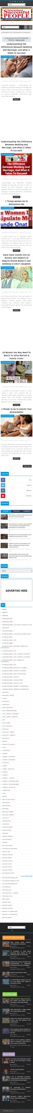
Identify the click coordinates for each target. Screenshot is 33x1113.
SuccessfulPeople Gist (10, 884)
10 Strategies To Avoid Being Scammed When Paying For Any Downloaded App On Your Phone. (20, 953)
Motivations (6, 805)
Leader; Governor (8, 769)
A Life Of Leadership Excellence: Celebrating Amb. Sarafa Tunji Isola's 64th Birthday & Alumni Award (20, 1078)
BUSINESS (5, 628)
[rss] (17, 1)
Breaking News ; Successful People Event (16, 634)
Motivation (6, 802)
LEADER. (5, 753)
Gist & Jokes (6, 723)
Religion (5, 833)
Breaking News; (7, 643)
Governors (6, 738)
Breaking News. (7, 637)
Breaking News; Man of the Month (14, 674)
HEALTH (4, 741)
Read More (16, 99)
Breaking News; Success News (12, 680)
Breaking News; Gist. (9, 664)
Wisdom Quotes (7, 908)
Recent (5, 511)
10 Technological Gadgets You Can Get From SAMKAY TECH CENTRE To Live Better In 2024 (20, 981)
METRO (4, 796)
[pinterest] (15, 1)
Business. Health (8, 695)
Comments (27, 511)
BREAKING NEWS (7, 621)
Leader (4, 766)
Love (4, 793)
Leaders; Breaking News (10, 784)
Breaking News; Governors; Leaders (14, 668)
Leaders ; (5, 775)
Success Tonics (7, 870)
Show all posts (19, 40)
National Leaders (8, 815)
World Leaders (7, 917)
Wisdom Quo (6, 902)
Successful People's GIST (10, 881)
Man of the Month (8, 799)
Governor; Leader (8, 732)
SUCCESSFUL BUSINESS (9, 848)
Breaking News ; (8, 631)
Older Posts (27, 466)
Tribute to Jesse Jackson (17, 1069)
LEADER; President (8, 756)
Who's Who (5, 899)
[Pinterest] (20, 930)
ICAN (4, 747)
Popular (16, 511)
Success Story (7, 864)
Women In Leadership (9, 914)
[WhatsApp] (19, 930)
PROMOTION (6, 821)
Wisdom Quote (7, 905)
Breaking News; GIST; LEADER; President (16, 654)
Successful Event (8, 873)
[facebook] (10, 1)
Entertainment (7, 707)
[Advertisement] (16, 121)
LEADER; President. (9, 759)
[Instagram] (15, 930)
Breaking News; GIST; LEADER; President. (16, 657)
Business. (5, 692)
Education (5, 701)
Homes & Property (8, 744)
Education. (6, 704)
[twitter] (20, 1)
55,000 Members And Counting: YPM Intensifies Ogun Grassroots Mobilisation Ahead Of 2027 (20, 556)
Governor (5, 729)
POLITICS (5, 818)
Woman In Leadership (9, 911)
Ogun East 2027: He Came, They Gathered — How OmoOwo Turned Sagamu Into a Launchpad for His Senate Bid (20, 525)
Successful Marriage (7, 57)
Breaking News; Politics (10, 677)
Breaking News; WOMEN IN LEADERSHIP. (15, 689)
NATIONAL (5, 808)
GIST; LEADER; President (10, 714)
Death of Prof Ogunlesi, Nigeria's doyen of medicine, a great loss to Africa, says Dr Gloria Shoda (20, 1041)
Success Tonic (7, 867)
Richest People (7, 836)
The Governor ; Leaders (10, 893)
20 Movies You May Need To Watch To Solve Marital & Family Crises (16, 355)
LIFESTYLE (5, 762)
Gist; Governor (7, 726)
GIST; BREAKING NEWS (9, 710)
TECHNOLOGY (6, 887)
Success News (7, 858)
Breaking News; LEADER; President (14, 671)
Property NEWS (7, 827)
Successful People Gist (10, 877)
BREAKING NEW (7, 618)
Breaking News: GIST (9, 640)
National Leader (8, 812)
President (5, 824)
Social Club (6, 851)
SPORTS (4, 842)
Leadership (6, 790)
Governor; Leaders (8, 735)
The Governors (7, 896)
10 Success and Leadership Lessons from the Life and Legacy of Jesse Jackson (20, 1060)
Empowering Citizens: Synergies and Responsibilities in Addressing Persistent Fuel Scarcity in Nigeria (20, 963)
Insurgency (6, 750)
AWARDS (5, 612)
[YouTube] (17, 930)
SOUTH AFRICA (7, 839)
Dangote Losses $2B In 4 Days (18, 972)
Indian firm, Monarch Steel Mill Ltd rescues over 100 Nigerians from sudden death (20, 1020)
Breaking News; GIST (9, 651)
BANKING (5, 615)
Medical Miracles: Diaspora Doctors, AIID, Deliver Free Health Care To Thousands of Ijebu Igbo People (20, 1000)
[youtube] (23, 1)
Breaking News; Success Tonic (12, 683)
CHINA (4, 698)
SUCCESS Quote (7, 845)
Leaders (5, 772)
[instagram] (12, 1)
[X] (14, 930)
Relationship (6, 830)
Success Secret (7, 861)
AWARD (4, 609)
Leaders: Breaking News (10, 781)
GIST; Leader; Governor (10, 717)
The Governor (7, 890)
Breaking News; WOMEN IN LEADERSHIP (15, 686)
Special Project (7, 854)
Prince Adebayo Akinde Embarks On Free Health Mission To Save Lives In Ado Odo (20, 1031)
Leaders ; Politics (8, 778)
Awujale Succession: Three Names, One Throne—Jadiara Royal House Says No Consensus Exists (19, 545)
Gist (3, 720)
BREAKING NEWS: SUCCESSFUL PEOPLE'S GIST (17, 625)
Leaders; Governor (8, 787)
